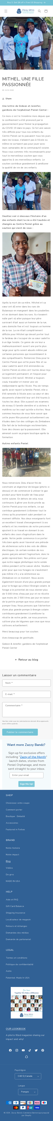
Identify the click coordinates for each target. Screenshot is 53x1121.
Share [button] (9, 98)
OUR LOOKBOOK (15, 1028)
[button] (6, 11)
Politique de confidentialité (19, 964)
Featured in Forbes (15, 829)
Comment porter (14, 809)
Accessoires (12, 823)
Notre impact (12, 854)
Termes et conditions (16, 957)
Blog (8, 861)
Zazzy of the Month (33, 757)
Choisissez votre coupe (17, 803)
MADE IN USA (13, 881)
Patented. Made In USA (18, 977)
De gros (10, 874)
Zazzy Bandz (17, 1113)
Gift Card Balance (15, 906)
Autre (9, 971)
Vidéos (9, 868)
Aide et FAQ (12, 899)
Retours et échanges (16, 926)
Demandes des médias (17, 932)
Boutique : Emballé (15, 816)
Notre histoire (13, 848)
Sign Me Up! (26, 784)
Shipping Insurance (15, 912)
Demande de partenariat (18, 939)
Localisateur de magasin (18, 919)
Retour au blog (28, 659)
